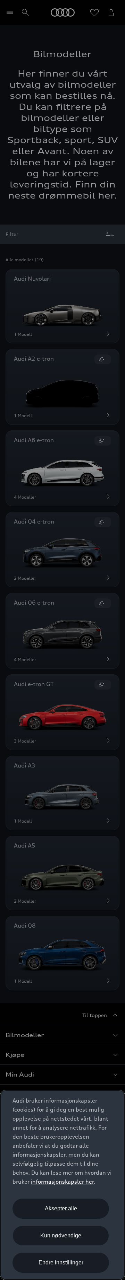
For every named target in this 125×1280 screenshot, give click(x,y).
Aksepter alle (61, 1208)
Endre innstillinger (61, 1262)
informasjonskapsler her (62, 1181)
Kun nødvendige (60, 1235)
